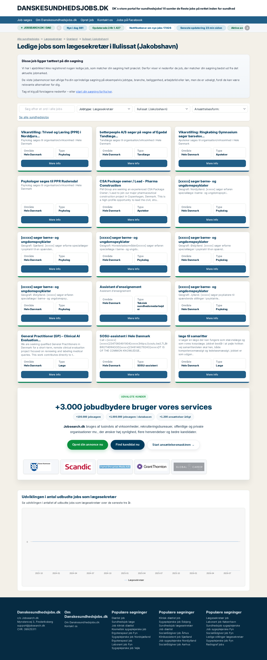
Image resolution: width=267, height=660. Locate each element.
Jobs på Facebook (129, 20)
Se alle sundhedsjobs (34, 117)
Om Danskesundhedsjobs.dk (56, 20)
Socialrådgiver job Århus (174, 632)
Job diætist (166, 629)
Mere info (55, 163)
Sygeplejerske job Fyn (219, 640)
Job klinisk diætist (123, 625)
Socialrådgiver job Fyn (219, 632)
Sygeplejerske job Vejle (126, 647)
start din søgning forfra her (94, 91)
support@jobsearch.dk (31, 625)
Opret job (87, 20)
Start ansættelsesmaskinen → (173, 444)
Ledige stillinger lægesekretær (224, 636)
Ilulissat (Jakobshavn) (95, 38)
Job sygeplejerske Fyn (220, 629)
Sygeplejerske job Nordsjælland (131, 636)
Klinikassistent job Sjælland (175, 636)
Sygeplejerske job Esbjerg (175, 621)
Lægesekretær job (217, 617)
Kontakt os (105, 20)
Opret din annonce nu (87, 444)
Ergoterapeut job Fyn (124, 632)
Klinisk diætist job (169, 617)
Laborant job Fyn (122, 644)
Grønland (72, 38)
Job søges (24, 20)
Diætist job (118, 617)
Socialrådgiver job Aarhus (174, 644)
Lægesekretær (53, 38)
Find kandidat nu (127, 444)
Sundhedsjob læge (123, 621)
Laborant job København (221, 621)
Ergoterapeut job (122, 640)
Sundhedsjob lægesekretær (176, 625)
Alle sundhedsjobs (28, 38)
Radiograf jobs (215, 644)
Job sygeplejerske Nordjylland (177, 640)
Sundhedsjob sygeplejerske (223, 625)
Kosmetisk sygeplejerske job (129, 629)
